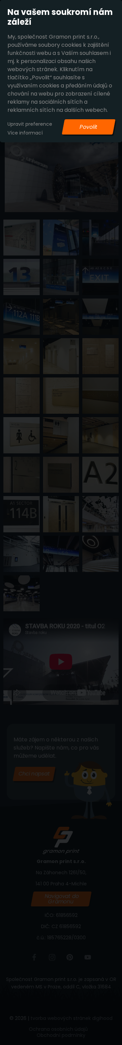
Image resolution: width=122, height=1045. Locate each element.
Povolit (88, 127)
